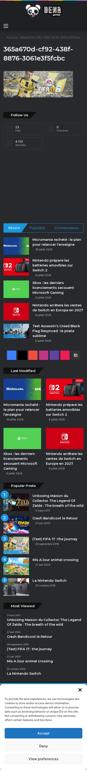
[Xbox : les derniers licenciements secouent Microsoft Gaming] (16, 289)
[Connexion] (81, 25)
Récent (14, 228)
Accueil (11, 37)
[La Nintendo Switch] (16, 587)
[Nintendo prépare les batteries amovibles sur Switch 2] (16, 267)
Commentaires (67, 228)
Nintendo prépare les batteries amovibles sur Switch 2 (52, 265)
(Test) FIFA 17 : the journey (55, 539)
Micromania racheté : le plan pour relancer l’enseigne (21, 410)
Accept (43, 733)
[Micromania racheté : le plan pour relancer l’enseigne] (16, 246)
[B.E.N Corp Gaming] (43, 11)
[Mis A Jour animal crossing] (16, 566)
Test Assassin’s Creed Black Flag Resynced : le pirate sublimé (56, 331)
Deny (43, 746)
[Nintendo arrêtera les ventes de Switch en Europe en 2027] (16, 311)
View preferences (43, 759)
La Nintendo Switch (50, 580)
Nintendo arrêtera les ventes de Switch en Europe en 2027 (64, 459)
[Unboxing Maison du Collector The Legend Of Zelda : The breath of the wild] (16, 502)
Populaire (37, 228)
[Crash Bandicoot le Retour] (16, 524)
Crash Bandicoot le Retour (55, 518)
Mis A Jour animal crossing (55, 560)
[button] (80, 690)
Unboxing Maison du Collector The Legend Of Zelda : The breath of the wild (58, 501)
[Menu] (5, 25)
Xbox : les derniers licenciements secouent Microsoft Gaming (53, 288)
